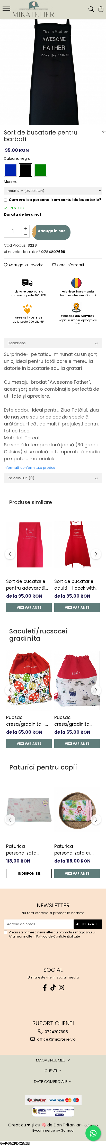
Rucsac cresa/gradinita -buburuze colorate (26, 720)
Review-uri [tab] (21, 478)
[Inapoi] (102, 131)
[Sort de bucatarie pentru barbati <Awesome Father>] (53, 72)
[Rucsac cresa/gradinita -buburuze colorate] (29, 681)
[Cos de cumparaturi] (100, 9)
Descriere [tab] (17, 343)
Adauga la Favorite (25, 264)
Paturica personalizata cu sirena (73, 849)
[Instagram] (61, 987)
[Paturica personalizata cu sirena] (77, 809)
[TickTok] (53, 987)
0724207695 (56, 1031)
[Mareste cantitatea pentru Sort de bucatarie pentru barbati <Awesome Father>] (26, 228)
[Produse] (7, 10)
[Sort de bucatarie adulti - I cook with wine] (77, 544)
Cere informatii (70, 264)
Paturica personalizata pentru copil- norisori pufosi (21, 849)
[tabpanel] (53, 72)
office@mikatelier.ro (56, 1039)
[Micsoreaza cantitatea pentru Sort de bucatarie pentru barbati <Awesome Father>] (26, 234)
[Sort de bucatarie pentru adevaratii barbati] (29, 544)
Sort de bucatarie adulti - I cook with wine (75, 584)
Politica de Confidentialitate (58, 936)
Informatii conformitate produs (29, 467)
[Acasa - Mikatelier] (33, 9)
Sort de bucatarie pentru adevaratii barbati (25, 584)
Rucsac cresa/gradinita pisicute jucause (72, 720)
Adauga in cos (51, 230)
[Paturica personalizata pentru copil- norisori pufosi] (29, 809)
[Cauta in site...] (91, 9)
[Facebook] (45, 987)
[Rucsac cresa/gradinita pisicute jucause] (77, 681)
